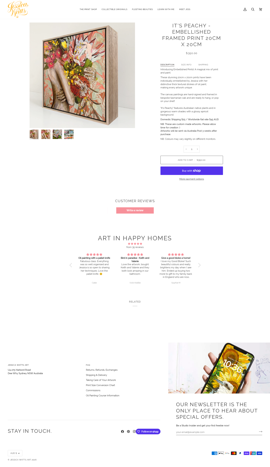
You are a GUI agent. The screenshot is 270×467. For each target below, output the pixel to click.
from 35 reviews (135, 247)
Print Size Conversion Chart (100, 385)
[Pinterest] (128, 431)
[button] (114, 9)
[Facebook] (122, 431)
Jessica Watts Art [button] (18, 365)
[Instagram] (134, 431)
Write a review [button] (135, 210)
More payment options (191, 179)
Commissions (93, 390)
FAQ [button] (88, 365)
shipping (203, 64)
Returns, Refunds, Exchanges (102, 370)
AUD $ (13, 453)
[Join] (259, 431)
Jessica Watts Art (20, 460)
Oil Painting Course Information (102, 395)
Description (167, 64)
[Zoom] (82, 75)
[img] (135, 244)
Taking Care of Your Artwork (101, 380)
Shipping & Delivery (96, 375)
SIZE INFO (186, 64)
